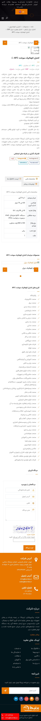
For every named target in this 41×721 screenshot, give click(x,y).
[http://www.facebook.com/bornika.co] (21, 699)
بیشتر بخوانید (34, 634)
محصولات (26, 27)
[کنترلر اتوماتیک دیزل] (20, 262)
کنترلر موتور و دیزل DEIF (14, 29)
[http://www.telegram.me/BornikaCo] (32, 699)
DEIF (26, 69)
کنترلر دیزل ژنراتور (30, 29)
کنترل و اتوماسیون (15, 27)
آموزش (36, 4)
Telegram (20, 159)
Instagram (33, 159)
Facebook (33, 163)
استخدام (17, 4)
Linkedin (23, 163)
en (23, 12)
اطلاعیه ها (11, 4)
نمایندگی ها (21, 2)
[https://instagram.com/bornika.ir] (37, 699)
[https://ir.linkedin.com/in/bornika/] (16, 699)
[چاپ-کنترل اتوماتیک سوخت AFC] (12, 58)
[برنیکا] (31, 708)
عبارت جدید (31, 534)
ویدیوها (14, 2)
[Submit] (5, 690)
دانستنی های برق (27, 4)
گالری (3, 2)
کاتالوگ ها (29, 2)
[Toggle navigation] (3, 18)
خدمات (36, 2)
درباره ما (4, 4)
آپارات (12, 159)
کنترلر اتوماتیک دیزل (29, 268)
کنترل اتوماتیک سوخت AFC (21, 32)
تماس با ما (20, 7)
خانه (32, 27)
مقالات (8, 2)
